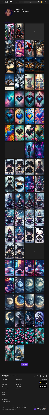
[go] (39, 133)
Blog (2, 386)
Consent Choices (18, 407)
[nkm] (9, 184)
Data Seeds (18, 388)
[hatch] (9, 201)
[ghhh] (39, 116)
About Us (3, 381)
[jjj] (9, 82)
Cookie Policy (13, 407)
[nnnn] (9, 353)
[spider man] (19, 31)
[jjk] (19, 116)
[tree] (29, 201)
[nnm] (19, 48)
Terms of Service (3, 407)
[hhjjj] (39, 48)
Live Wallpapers (5, 399)
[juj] (19, 336)
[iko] (39, 167)
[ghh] (19, 201)
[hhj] (29, 133)
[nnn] (9, 319)
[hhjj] (19, 65)
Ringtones (4, 396)
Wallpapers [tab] (7, 20)
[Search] (38, 2)
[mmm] (29, 167)
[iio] (19, 167)
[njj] (29, 150)
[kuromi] (9, 251)
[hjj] (39, 150)
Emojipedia (18, 381)
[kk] (29, 234)
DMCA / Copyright (24, 407)
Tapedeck (18, 386)
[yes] (39, 184)
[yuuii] (29, 99)
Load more (24, 364)
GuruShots (18, 384)
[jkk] (9, 302)
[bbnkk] (9, 99)
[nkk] (19, 319)
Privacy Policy (8, 407)
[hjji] (29, 82)
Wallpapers (4, 394)
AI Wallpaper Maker (6, 401)
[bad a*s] (9, 48)
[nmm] (39, 82)
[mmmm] (19, 268)
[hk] (39, 234)
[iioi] (19, 82)
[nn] (9, 268)
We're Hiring (4, 384)
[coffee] (39, 201)
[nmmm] (39, 65)
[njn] (29, 319)
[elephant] (9, 31)
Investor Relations (5, 388)
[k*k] (9, 167)
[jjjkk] (9, 65)
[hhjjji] (29, 65)
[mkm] (39, 302)
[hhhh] (29, 302)
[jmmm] (39, 99)
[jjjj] (29, 268)
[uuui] (19, 133)
